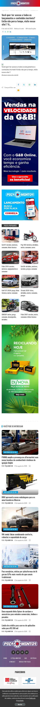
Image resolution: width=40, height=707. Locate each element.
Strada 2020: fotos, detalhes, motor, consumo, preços (29, 293)
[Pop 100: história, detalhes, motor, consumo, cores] (29, 236)
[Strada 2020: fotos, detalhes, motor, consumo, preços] (29, 281)
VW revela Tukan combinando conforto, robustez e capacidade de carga (17, 536)
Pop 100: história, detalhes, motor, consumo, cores (29, 246)
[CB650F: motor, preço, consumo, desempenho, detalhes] (10, 305)
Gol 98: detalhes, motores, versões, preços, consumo (29, 267)
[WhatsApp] (8, 31)
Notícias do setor (19, 28)
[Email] (18, 90)
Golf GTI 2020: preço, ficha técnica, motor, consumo (10, 291)
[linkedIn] (35, 84)
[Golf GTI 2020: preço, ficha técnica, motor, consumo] (10, 281)
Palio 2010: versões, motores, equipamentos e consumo (10, 269)
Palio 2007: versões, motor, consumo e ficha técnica (29, 315)
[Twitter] (5, 31)
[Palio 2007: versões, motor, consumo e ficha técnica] (29, 305)
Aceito (20, 704)
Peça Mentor (9, 466)
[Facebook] (3, 31)
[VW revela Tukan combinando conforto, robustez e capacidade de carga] (20, 519)
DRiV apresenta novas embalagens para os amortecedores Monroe (18, 498)
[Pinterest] (18, 652)
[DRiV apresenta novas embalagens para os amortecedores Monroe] (20, 482)
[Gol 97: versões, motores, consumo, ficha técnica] (10, 236)
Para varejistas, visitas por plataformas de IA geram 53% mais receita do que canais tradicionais (19, 574)
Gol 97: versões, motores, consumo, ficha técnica (10, 246)
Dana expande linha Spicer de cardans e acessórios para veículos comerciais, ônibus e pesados (19, 614)
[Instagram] (22, 652)
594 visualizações (31, 28)
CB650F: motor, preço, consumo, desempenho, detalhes (9, 317)
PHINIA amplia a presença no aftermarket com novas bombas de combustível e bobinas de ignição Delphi (20, 460)
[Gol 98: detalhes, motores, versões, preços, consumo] (29, 257)
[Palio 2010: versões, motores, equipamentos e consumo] (10, 257)
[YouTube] (27, 652)
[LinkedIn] (10, 31)
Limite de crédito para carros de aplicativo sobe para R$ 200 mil (18, 627)
